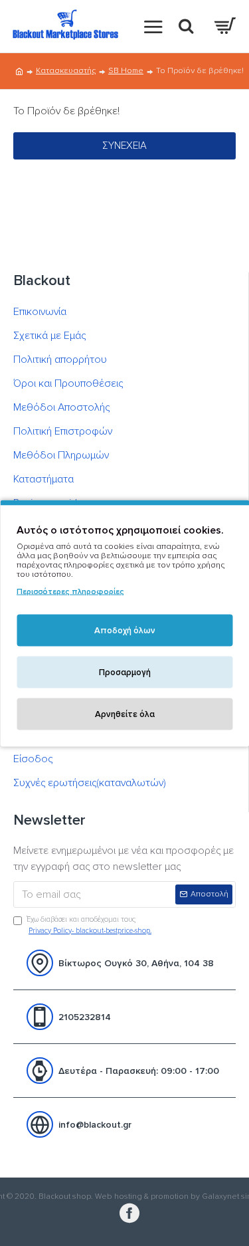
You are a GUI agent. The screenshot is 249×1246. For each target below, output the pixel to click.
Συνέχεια (124, 146)
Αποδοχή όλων (124, 630)
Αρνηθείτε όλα (125, 713)
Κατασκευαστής (66, 71)
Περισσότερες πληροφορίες (70, 591)
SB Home (125, 71)
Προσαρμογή (125, 672)
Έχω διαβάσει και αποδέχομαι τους (89, 925)
